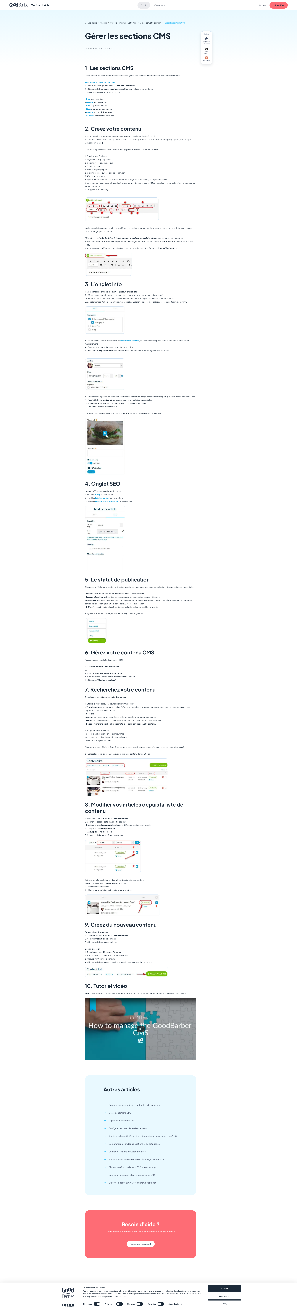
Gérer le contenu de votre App (123, 23)
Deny (225, 1304)
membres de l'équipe (129, 340)
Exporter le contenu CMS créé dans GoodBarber (132, 1182)
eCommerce (159, 5)
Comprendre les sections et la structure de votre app (134, 1105)
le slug (97, 494)
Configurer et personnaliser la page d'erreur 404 (132, 1175)
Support (262, 5)
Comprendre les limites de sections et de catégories (134, 1143)
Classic (143, 5)
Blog (88, 99)
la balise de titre (102, 498)
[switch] (119, 1304)
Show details (173, 1304)
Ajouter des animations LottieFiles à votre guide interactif (136, 1159)
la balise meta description (106, 501)
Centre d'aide (91, 23)
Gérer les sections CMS (175, 23)
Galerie (89, 102)
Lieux (88, 109)
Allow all (224, 1289)
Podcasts (90, 115)
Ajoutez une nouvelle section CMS (100, 82)
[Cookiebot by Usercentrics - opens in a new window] (68, 1305)
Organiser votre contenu (150, 23)
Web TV (89, 105)
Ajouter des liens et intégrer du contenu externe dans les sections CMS (143, 1136)
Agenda (89, 112)
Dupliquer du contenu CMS (122, 1120)
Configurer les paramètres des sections (128, 1128)
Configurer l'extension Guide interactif (127, 1151)
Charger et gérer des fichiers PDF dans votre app (132, 1167)
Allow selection (225, 1296)
